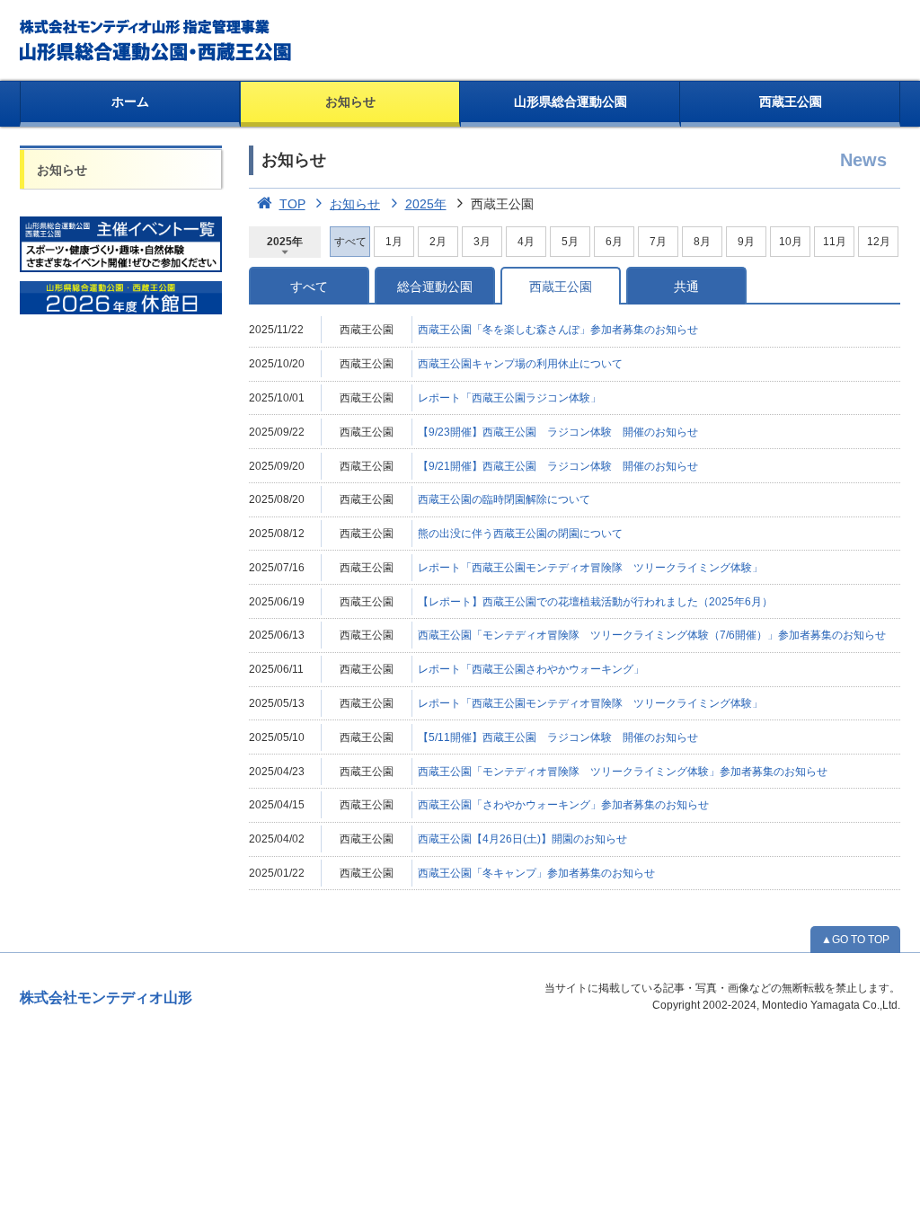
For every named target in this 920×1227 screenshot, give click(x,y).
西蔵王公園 (790, 101)
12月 (878, 241)
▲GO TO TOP (855, 939)
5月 (570, 241)
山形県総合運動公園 (570, 101)
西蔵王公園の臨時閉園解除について (504, 499)
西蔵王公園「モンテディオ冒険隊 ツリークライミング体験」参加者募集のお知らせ (622, 771)
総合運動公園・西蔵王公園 (157, 40)
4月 (526, 241)
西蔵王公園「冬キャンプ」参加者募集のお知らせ (536, 873)
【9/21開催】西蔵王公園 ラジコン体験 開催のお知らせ (558, 466)
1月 (393, 241)
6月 (614, 241)
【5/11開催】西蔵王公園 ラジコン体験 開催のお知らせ (558, 737)
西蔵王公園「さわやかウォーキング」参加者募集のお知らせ (563, 805)
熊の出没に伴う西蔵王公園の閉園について (520, 533)
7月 (658, 241)
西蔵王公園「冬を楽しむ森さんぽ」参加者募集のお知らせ (558, 329)
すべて (309, 286)
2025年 (426, 204)
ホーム (130, 101)
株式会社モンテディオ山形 (106, 997)
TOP (292, 204)
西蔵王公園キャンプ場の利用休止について (520, 364)
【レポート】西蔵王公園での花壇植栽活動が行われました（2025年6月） (595, 602)
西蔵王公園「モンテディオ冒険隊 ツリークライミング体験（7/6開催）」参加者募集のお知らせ (652, 635)
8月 (702, 241)
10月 (790, 241)
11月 (834, 241)
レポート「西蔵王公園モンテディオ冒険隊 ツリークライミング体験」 (590, 567)
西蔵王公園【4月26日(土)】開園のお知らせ (522, 839)
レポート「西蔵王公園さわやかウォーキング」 (531, 669)
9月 (746, 241)
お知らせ (350, 101)
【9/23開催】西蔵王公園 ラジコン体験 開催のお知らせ (558, 432)
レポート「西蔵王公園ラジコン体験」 (509, 398)
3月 (482, 241)
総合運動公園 (435, 286)
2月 (438, 241)
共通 (686, 286)
